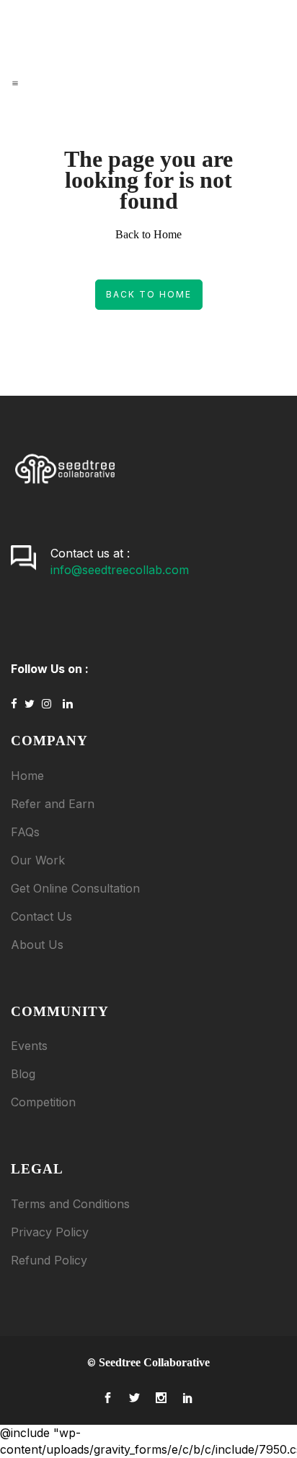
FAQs (25, 832)
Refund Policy (49, 1260)
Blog (23, 1074)
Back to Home (149, 294)
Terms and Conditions (70, 1204)
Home (27, 775)
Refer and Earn (52, 804)
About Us (37, 944)
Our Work (38, 860)
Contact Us (41, 916)
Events (29, 1045)
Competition (43, 1102)
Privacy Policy (50, 1232)
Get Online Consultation (75, 888)
